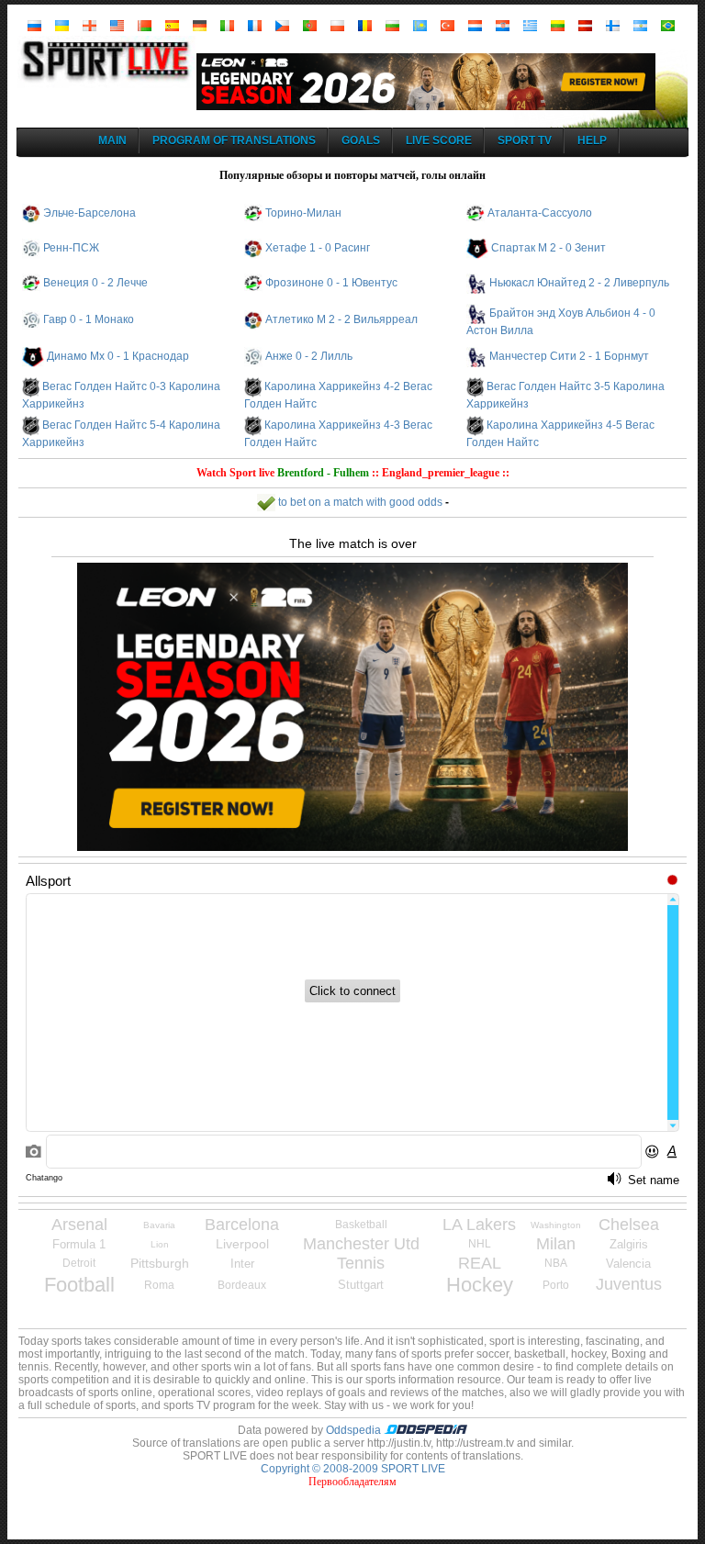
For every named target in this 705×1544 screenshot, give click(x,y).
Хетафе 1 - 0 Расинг (317, 247)
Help (592, 140)
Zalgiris (629, 1244)
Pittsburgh (159, 1263)
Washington (556, 1225)
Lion (160, 1244)
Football (79, 1284)
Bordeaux (242, 1285)
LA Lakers (479, 1224)
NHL (479, 1243)
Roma (159, 1285)
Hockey (479, 1284)
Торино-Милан (303, 213)
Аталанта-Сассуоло (539, 213)
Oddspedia (355, 1430)
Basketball (361, 1224)
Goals (360, 140)
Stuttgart (361, 1285)
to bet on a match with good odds (358, 502)
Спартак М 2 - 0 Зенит (548, 247)
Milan (556, 1244)
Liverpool (242, 1243)
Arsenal (79, 1224)
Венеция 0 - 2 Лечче (95, 282)
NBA (555, 1263)
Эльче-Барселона (89, 213)
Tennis (361, 1263)
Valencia (628, 1263)
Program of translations (234, 140)
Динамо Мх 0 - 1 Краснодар (118, 356)
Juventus (629, 1284)
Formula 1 (79, 1244)
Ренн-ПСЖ (71, 247)
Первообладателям (352, 1481)
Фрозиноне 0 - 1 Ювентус (331, 282)
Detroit (78, 1263)
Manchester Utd (361, 1244)
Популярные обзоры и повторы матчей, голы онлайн (352, 175)
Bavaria (159, 1225)
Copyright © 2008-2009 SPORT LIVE (353, 1468)
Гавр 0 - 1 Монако (88, 319)
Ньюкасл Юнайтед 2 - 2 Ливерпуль (579, 282)
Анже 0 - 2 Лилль (308, 356)
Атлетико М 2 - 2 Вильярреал (341, 319)
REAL (479, 1263)
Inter (242, 1263)
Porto (556, 1285)
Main (112, 140)
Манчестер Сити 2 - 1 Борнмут (569, 356)
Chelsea (629, 1224)
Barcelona (242, 1224)
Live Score (439, 140)
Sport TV (525, 140)
